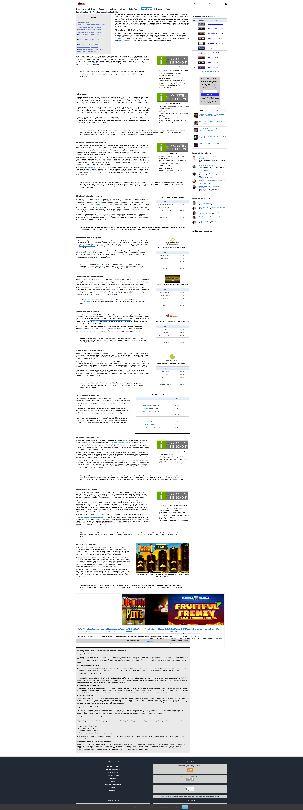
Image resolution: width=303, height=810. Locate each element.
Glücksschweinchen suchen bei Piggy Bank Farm (212, 212)
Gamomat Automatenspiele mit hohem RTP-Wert (91, 37)
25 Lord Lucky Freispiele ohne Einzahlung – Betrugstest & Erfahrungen (211, 129)
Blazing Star (148, 414)
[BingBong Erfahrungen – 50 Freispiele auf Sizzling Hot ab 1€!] (196, 143)
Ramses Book (144, 427)
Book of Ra (146, 402)
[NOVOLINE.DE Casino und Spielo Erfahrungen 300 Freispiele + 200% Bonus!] (196, 121)
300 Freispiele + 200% (213, 57)
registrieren (202, 3)
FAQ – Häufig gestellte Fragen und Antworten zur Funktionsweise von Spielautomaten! (90, 50)
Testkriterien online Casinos (113, 766)
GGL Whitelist (113, 778)
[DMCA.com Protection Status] (113, 790)
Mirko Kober (151, 631)
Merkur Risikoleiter (94, 167)
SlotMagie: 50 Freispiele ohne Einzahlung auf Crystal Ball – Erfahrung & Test (211, 114)
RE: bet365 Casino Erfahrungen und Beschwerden (212, 180)
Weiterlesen (80, 640)
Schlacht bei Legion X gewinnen (207, 221)
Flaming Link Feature (126, 372)
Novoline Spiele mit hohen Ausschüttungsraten (90, 32)
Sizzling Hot (146, 408)
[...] (189, 640)
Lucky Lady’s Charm (146, 411)
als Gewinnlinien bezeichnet (95, 63)
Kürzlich (218, 110)
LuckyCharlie (204, 163)
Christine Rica (83, 631)
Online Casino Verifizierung (113, 775)
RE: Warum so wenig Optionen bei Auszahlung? (211, 173)
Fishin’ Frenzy (148, 421)
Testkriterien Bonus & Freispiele (113, 769)
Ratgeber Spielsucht (113, 772)
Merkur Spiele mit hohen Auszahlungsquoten (89, 29)
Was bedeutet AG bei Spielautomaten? (88, 47)
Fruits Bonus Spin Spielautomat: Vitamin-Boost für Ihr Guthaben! (119, 629)
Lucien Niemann (205, 204)
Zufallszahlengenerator (126, 99)
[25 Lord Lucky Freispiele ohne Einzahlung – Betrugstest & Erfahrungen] (196, 129)
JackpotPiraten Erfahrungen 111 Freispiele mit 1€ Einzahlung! (212, 136)
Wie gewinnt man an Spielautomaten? (88, 44)
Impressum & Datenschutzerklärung (113, 784)
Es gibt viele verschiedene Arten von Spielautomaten (91, 24)
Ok (185, 807)
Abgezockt (203, 177)
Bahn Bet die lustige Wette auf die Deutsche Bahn (212, 216)
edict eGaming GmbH (96, 266)
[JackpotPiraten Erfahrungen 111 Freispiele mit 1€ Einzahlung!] (196, 136)
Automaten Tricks (120, 38)
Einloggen (195, 3)
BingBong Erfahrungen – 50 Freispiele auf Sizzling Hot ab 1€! (210, 144)
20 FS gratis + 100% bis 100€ (215, 48)
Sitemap (113, 787)
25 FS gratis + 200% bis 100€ (215, 28)
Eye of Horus (148, 424)
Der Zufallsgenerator (83, 22)
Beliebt (201, 110)
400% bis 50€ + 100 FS (213, 67)
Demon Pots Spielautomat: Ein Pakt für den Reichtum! (139, 629)
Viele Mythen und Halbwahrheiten (118, 442)
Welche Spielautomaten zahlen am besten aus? (90, 27)
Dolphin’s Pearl (146, 405)
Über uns (113, 781)
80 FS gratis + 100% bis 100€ (215, 24)
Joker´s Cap (146, 418)
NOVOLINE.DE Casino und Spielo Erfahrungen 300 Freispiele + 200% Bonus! (211, 122)
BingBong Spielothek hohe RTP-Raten (98, 204)
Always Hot (115, 293)
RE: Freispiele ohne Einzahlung (207, 165)
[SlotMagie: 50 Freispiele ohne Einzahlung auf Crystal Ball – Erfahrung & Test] (196, 114)
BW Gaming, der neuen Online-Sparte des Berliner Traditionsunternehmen (110, 320)
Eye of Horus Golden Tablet (87, 246)
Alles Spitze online (113, 398)
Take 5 (145, 431)
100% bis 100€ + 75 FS (213, 62)
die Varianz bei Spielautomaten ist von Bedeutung (90, 517)
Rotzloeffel (203, 170)
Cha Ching (203, 183)
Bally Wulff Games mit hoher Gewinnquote (89, 34)
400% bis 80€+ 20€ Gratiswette (215, 38)
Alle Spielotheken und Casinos (210, 71)
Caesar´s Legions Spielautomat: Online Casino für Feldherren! (164, 629)
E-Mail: (210, 89)
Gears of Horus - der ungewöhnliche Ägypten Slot (212, 207)
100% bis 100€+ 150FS (213, 53)
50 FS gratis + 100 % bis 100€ (215, 33)
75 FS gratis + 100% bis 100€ (215, 43)
